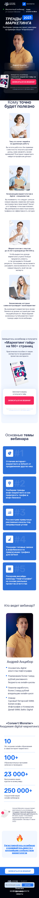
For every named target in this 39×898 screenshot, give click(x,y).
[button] (19, 849)
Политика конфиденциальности (19, 889)
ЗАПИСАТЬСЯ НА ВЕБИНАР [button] (23, 82)
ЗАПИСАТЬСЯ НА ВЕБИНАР (19, 871)
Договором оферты (29, 89)
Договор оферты (19, 892)
